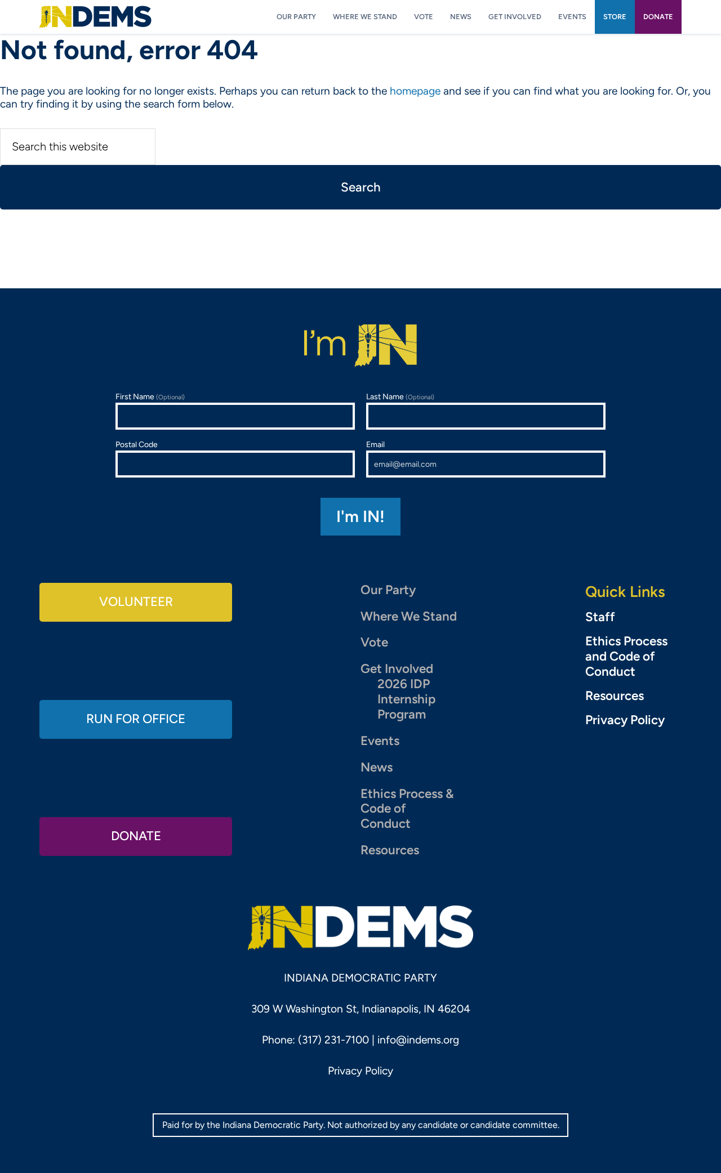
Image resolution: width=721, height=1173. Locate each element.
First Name (150, 397)
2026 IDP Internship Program (406, 699)
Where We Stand (408, 616)
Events (379, 740)
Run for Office (135, 718)
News (376, 767)
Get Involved (396, 668)
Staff (600, 617)
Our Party (388, 589)
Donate (136, 836)
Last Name (400, 397)
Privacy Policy (625, 720)
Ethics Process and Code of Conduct (626, 656)
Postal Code (136, 444)
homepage (415, 90)
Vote (374, 642)
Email (375, 444)
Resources (389, 850)
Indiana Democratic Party (95, 17)
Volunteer (136, 601)
